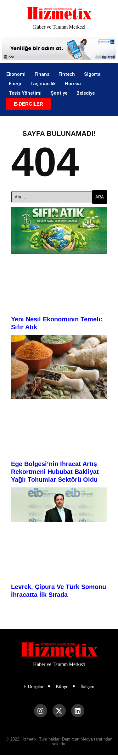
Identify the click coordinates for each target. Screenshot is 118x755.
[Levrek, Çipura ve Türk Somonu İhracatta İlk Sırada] (59, 504)
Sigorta (92, 74)
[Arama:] (51, 197)
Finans (42, 74)
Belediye (85, 93)
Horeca (73, 83)
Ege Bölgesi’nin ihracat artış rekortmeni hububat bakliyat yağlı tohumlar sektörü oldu (55, 471)
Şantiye (59, 93)
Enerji (15, 83)
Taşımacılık (43, 83)
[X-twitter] (59, 710)
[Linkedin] (77, 710)
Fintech (67, 74)
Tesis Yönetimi (25, 93)
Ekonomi (15, 74)
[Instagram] (40, 710)
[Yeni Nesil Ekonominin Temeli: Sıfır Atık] (59, 230)
